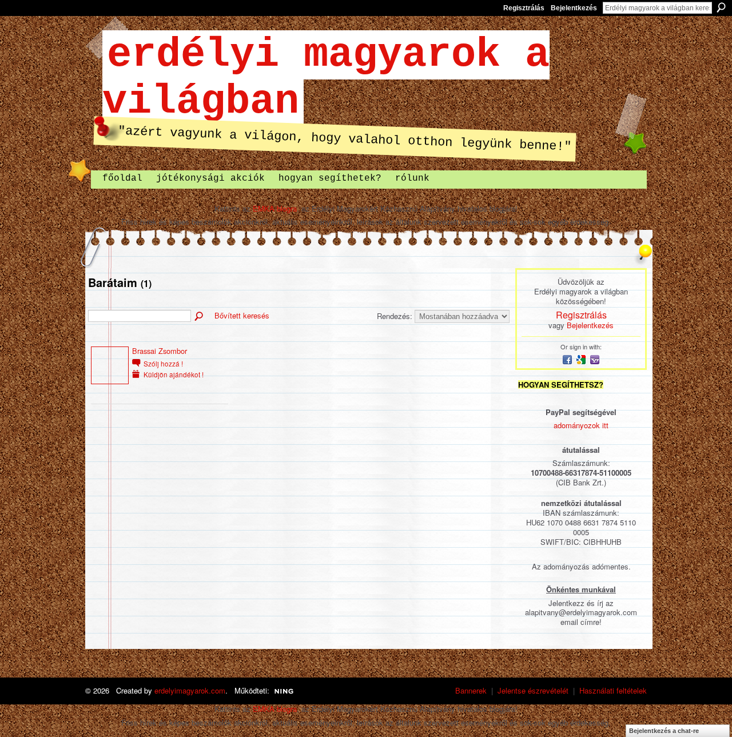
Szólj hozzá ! (163, 363)
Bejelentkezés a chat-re (664, 730)
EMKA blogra (275, 208)
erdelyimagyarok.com (189, 690)
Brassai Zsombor (159, 350)
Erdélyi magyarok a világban (326, 78)
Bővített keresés (241, 315)
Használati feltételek (613, 690)
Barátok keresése (199, 317)
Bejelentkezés (574, 8)
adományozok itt (581, 425)
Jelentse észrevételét (533, 690)
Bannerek (471, 690)
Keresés (721, 7)
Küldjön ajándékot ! (174, 374)
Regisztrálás (523, 8)
